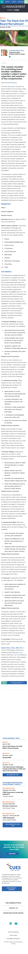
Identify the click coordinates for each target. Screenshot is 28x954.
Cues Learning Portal (13, 903)
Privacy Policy (13, 935)
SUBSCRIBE (12, 853)
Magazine (21, 2)
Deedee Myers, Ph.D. (17, 50)
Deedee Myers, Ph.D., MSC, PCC (11, 648)
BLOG (12, 745)
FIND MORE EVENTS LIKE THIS (12, 825)
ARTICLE (7, 755)
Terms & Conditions (13, 932)
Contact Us (13, 908)
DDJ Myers (13, 83)
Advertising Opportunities (13, 913)
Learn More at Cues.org (11, 888)
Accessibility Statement (13, 938)
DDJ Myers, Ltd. (17, 652)
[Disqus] (14, 712)
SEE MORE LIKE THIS (12, 775)
